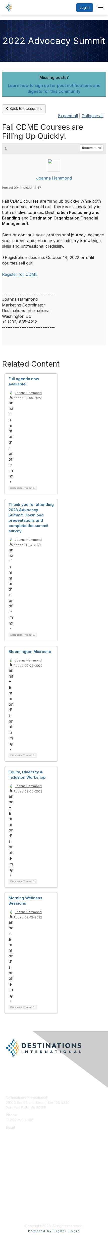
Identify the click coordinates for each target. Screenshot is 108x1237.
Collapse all (92, 115)
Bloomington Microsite (30, 651)
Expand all (68, 115)
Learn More (15, 1175)
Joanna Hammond (54, 178)
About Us (13, 1208)
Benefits (12, 1170)
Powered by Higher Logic (54, 1231)
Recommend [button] (91, 148)
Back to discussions (25, 108)
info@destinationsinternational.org (34, 1132)
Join (9, 1165)
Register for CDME (20, 274)
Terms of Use (17, 1213)
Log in (85, 7)
